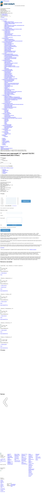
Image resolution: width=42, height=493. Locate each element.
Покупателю (37, 454)
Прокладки (6, 120)
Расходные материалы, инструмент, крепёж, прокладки (12, 118)
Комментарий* (2, 218)
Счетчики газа (7, 100)
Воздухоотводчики (8, 71)
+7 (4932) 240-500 (3, 330)
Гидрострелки (7, 114)
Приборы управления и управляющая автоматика (13, 97)
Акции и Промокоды (6, 141)
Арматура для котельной (6, 113)
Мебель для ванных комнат (9, 26)
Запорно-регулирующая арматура (8, 79)
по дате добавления (8, 205)
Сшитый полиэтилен (8, 64)
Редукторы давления (8, 77)
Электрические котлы (8, 34)
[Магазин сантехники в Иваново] (7, 5)
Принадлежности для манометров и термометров (13, 98)
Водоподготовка (5, 131)
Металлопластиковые (8, 127)
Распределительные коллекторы (10, 117)
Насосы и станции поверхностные (11, 46)
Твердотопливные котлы (9, 33)
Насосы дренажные (8, 42)
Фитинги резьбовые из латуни (10, 65)
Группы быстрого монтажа (9, 115)
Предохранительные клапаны (10, 76)
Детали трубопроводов (9, 61)
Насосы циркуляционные (9, 48)
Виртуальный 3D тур (4, 290)
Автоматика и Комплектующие (10, 45)
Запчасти (6, 36)
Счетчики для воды (8, 101)
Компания (4, 139)
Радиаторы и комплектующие (7, 53)
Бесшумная (6, 111)
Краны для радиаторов (8, 81)
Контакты (4, 144)
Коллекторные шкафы (8, 106)
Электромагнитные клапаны (10, 89)
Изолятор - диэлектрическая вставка (11, 78)
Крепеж (6, 121)
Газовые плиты (7, 32)
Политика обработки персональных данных (2, 481)
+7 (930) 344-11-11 (4, 15)
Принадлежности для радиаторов (10, 58)
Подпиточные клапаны (9, 75)
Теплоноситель (7, 59)
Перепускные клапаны (8, 74)
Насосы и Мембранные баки (7, 41)
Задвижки (6, 82)
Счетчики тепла (7, 102)
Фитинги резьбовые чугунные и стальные (12, 66)
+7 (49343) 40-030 (3, 344)
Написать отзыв (26, 201)
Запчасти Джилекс (8, 49)
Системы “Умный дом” (17, 461)
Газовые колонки (7, 31)
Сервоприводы (7, 86)
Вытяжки (4, 135)
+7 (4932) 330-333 (3, 315)
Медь (5, 67)
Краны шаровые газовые (9, 93)
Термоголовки (7, 88)
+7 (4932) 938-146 (2, 459)
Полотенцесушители (8, 28)
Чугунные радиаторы (8, 56)
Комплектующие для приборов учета (11, 99)
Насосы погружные (8, 47)
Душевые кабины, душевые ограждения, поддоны (13, 22)
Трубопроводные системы (7, 60)
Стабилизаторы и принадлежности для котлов (13, 35)
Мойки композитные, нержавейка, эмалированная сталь (14, 25)
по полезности (14, 205)
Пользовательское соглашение (2, 490)
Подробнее (2, 247)
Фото (1, 274)
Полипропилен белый (8, 63)
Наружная (6, 110)
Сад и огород (4, 134)
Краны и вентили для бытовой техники (11, 84)
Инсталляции (7, 27)
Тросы (6, 52)
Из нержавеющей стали (9, 126)
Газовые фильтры (8, 72)
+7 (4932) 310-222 (3, 285)
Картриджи (7, 132)
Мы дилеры (4, 142)
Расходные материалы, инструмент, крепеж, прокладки (31, 470)
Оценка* (1, 215)
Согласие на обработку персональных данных (2, 485)
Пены (6, 122)
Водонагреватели (5, 38)
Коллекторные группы (8, 105)
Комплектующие (7, 116)
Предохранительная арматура (7, 70)
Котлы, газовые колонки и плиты (8, 29)
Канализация (4, 108)
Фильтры (6, 87)
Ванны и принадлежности (9, 21)
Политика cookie (2, 488)
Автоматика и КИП (5, 95)
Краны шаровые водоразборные (10, 92)
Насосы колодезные (8, 44)
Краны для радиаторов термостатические (12, 83)
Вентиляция (7, 128)
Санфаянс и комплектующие (10, 23)
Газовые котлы (7, 30)
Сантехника (4, 20)
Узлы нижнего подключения (9, 94)
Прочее (6, 123)
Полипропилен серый (8, 69)
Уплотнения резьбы (8, 124)
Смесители (6, 24)
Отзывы (3, 143)
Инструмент (7, 119)
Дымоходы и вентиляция (6, 125)
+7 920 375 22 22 (3, 287)
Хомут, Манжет (7, 112)
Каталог (3, 138)
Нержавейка (7, 68)
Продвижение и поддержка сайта (13, 485)
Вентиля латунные (8, 90)
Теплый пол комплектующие (7, 103)
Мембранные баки (8, 50)
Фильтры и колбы (8, 133)
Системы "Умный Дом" (9, 37)
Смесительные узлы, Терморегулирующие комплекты (14, 104)
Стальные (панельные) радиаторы (10, 57)
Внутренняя (7, 109)
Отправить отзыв (5, 230)
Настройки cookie (2, 491)
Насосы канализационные (9, 43)
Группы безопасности (8, 73)
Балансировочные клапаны (9, 80)
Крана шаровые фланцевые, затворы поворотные (13, 91)
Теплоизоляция (5, 129)
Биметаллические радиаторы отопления (11, 55)
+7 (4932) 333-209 (3, 301)
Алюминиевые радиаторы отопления (11, 54)
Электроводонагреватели (9, 39)
